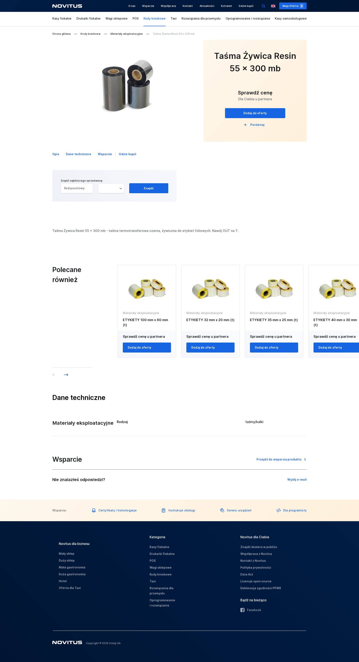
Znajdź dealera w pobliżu (258, 547)
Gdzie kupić (246, 5)
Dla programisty (295, 510)
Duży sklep (67, 560)
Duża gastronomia (72, 574)
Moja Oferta (292, 5)
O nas (132, 5)
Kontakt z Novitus (253, 560)
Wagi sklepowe (117, 18)
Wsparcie (148, 5)
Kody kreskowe (155, 18)
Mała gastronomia (72, 567)
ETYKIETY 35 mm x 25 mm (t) (274, 320)
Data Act (246, 574)
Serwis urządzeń (239, 510)
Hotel (63, 581)
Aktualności (207, 5)
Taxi (174, 18)
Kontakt (188, 5)
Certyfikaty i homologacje (117, 510)
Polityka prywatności (255, 567)
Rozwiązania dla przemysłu (201, 18)
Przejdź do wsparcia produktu (279, 459)
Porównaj (257, 124)
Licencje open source (256, 581)
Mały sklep (66, 553)
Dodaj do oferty (255, 113)
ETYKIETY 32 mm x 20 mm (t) (210, 320)
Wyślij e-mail (297, 479)
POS (136, 18)
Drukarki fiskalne (88, 18)
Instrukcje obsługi (181, 510)
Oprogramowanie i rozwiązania (248, 18)
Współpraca (168, 5)
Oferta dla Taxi (70, 588)
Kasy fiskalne (61, 18)
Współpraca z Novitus (256, 554)
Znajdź (149, 188)
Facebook (254, 610)
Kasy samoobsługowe (291, 18)
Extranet (226, 5)
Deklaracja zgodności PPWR (260, 588)
